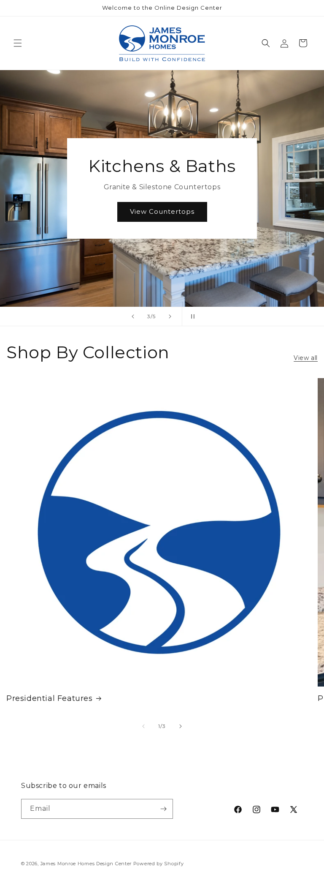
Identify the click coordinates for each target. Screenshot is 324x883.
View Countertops (162, 211)
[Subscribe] (163, 809)
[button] (17, 43)
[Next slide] (170, 316)
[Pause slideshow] (191, 316)
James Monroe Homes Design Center (86, 864)
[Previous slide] (133, 316)
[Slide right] (180, 726)
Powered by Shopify (158, 864)
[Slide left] (143, 726)
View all (306, 358)
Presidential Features (49, 698)
